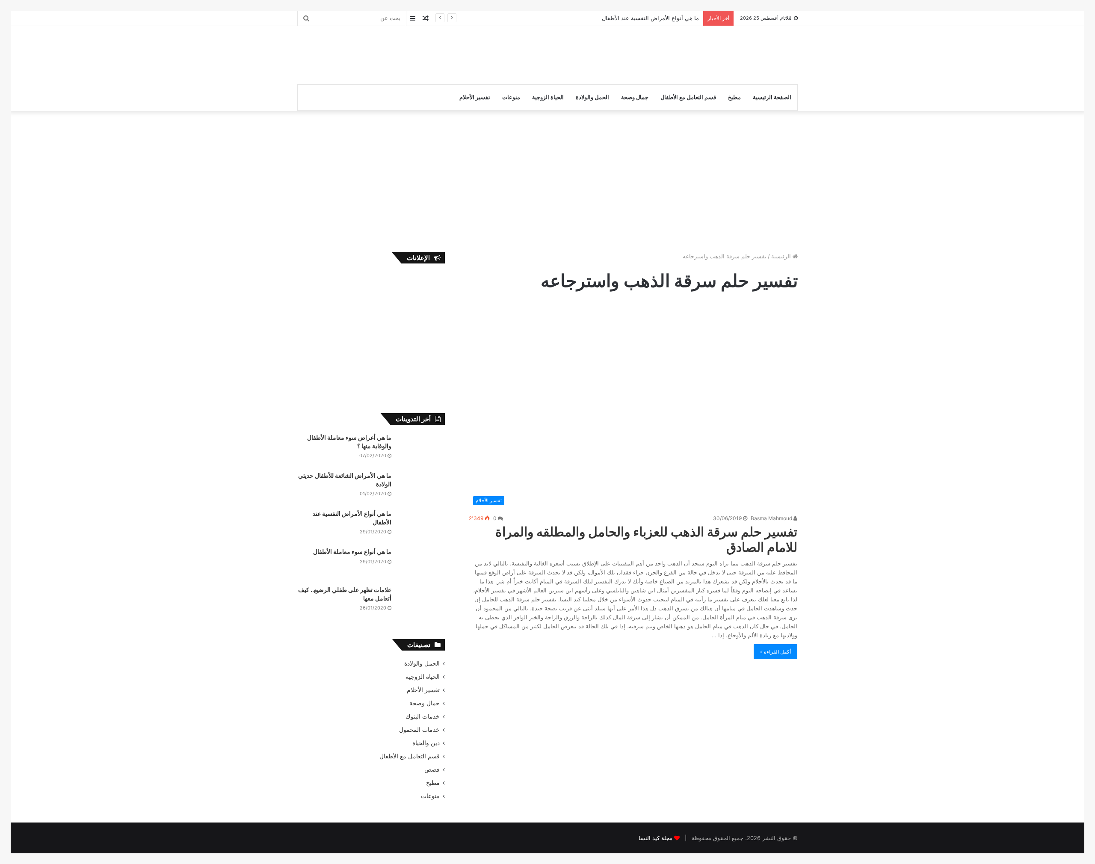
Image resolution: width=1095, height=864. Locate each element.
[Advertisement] (462, 54)
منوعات (511, 97)
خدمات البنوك (422, 716)
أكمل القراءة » (775, 651)
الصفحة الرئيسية (772, 97)
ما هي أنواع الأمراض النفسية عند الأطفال (650, 18)
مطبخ (734, 97)
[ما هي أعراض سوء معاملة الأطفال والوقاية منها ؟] (421, 449)
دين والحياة (426, 743)
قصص (432, 769)
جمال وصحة (634, 97)
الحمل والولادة (592, 97)
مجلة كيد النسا (655, 837)
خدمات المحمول (419, 729)
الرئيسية (782, 256)
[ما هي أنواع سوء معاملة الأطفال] (421, 563)
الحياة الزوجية (548, 97)
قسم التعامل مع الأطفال (688, 97)
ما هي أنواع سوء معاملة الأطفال (352, 551)
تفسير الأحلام (474, 97)
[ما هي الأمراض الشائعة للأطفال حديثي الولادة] (421, 487)
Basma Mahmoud (772, 518)
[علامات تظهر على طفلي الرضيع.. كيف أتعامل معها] (421, 602)
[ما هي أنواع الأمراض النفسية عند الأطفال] (421, 525)
